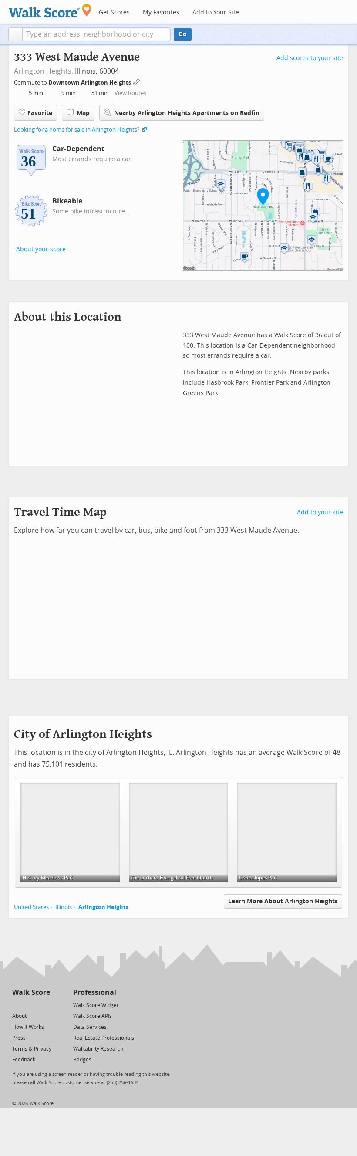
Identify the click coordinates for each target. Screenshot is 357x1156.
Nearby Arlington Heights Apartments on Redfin (186, 113)
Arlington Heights (42, 71)
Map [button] (83, 113)
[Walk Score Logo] (50, 10)
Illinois (63, 907)
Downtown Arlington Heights (90, 82)
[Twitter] (17, 1005)
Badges (82, 1060)
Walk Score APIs (92, 1016)
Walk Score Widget (95, 1005)
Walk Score (31, 992)
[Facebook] (31, 1005)
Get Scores (114, 12)
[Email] (44, 1005)
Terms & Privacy (31, 1049)
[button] (15, 34)
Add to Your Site (215, 12)
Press (19, 1038)
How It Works (28, 1027)
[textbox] (96, 34)
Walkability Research (98, 1049)
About (19, 1016)
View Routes (130, 93)
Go (182, 34)
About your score (41, 249)
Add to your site (320, 512)
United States (31, 907)
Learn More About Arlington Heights (283, 901)
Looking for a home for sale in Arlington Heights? (77, 129)
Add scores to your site (309, 58)
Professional (94, 992)
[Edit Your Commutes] (136, 81)
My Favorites (161, 12)
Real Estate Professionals (103, 1038)
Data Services (90, 1027)
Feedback (23, 1060)
